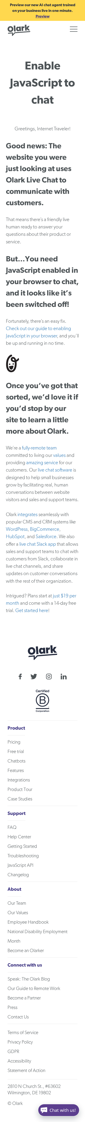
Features (16, 770)
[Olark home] (19, 30)
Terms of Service (23, 1032)
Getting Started (22, 846)
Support (17, 813)
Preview (43, 16)
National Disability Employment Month (38, 936)
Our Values (18, 912)
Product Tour (20, 789)
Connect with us (25, 965)
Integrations (19, 780)
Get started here (31, 610)
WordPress (17, 529)
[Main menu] (73, 29)
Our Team (17, 903)
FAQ (12, 827)
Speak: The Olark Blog (29, 979)
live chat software (55, 470)
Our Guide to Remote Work (34, 988)
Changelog (18, 874)
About (14, 889)
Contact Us (18, 1017)
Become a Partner (24, 998)
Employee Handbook (28, 922)
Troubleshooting (23, 856)
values (59, 455)
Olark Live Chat (32, 179)
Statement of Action (26, 1070)
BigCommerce (44, 529)
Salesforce (46, 536)
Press (12, 1007)
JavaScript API (20, 865)
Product (16, 728)
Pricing (14, 742)
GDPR (13, 1051)
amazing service (42, 462)
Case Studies (20, 799)
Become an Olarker (26, 950)
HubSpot (15, 536)
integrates (27, 514)
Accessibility (19, 1061)
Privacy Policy (20, 1042)
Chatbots (17, 761)
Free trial (16, 751)
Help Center (19, 837)
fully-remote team (39, 447)
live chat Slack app (37, 544)
